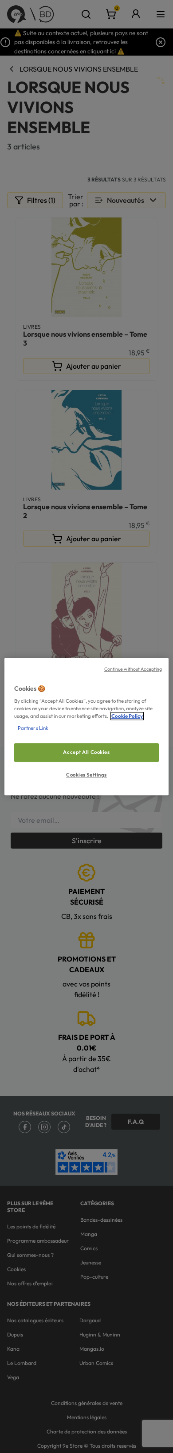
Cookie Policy (127, 716)
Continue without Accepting (133, 669)
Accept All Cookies (86, 752)
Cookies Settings (86, 775)
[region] (86, 727)
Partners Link (33, 728)
